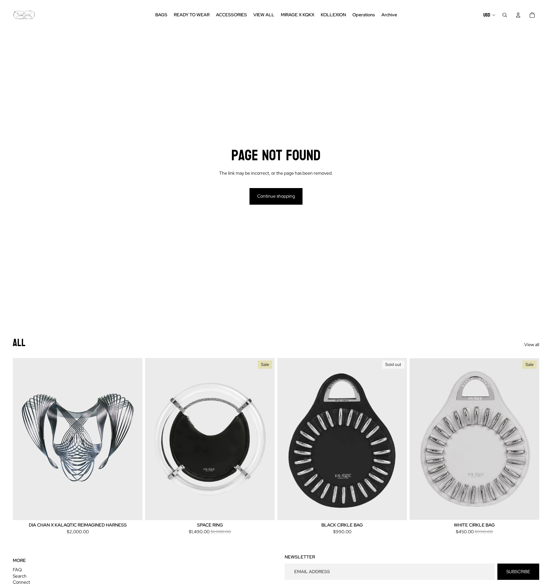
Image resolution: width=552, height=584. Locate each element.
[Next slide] (265, 439)
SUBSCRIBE (518, 571)
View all (531, 344)
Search (20, 576)
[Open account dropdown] (518, 15)
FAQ (17, 570)
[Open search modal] (505, 15)
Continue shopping (276, 196)
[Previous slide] (154, 439)
